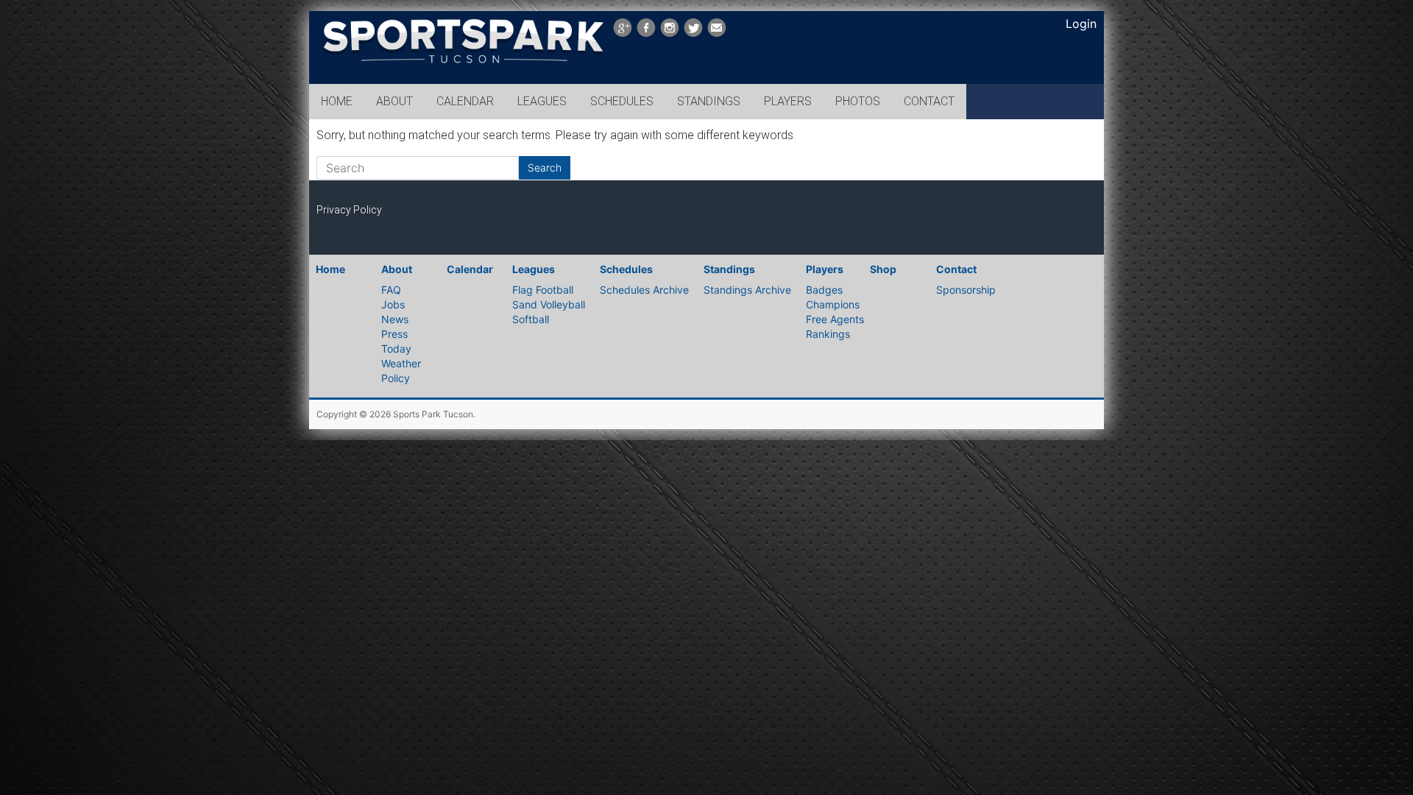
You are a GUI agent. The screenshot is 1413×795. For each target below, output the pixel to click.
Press (394, 334)
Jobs (393, 304)
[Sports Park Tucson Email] (716, 27)
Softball (530, 319)
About (396, 269)
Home (330, 269)
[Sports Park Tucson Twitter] (693, 27)
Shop (883, 269)
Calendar (470, 269)
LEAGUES (542, 101)
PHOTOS (857, 101)
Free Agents (835, 319)
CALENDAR (465, 101)
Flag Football (542, 289)
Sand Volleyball (548, 304)
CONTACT (929, 101)
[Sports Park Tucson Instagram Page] (669, 27)
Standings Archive (747, 289)
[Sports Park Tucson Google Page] (622, 27)
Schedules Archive (644, 289)
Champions (833, 304)
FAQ (391, 289)
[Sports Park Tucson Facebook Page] (646, 27)
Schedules (626, 269)
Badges (824, 289)
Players (824, 269)
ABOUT (394, 101)
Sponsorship (966, 289)
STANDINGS (708, 101)
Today (396, 348)
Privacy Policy (349, 210)
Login (1081, 23)
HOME (337, 101)
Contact (956, 269)
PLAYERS (788, 101)
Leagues (533, 269)
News (394, 319)
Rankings (828, 334)
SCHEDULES (622, 101)
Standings (729, 269)
